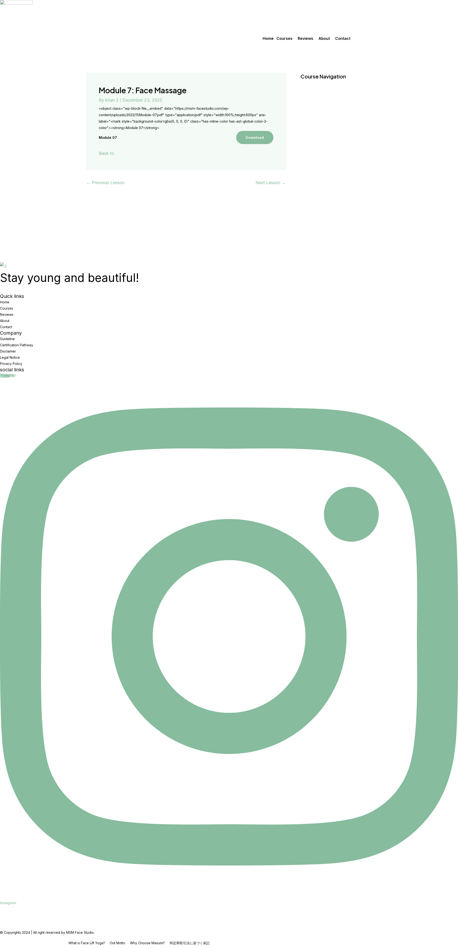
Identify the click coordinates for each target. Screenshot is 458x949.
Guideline (7, 339)
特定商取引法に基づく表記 (190, 943)
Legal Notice (10, 357)
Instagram (8, 903)
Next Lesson (270, 183)
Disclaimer (8, 351)
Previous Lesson (105, 183)
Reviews (305, 38)
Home (268, 38)
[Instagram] (229, 896)
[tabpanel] (186, 124)
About (324, 38)
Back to (106, 153)
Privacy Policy (11, 364)
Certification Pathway (16, 345)
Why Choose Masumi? (147, 943)
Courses (284, 38)
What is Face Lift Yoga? (86, 943)
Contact (342, 38)
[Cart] (2, 50)
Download (255, 137)
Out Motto (117, 943)
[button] (285, 38)
